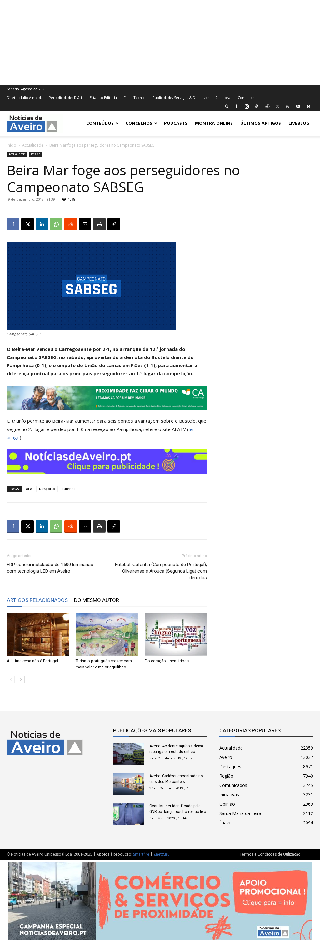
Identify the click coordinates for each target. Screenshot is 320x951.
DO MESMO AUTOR (96, 600)
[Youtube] (298, 106)
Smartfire (141, 854)
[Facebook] (236, 106)
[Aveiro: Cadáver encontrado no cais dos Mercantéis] (128, 784)
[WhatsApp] (287, 106)
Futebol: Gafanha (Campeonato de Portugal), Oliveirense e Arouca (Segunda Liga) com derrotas (161, 571)
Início (11, 145)
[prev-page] (11, 679)
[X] (277, 106)
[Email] (85, 224)
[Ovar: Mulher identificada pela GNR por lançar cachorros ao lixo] (128, 814)
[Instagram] (246, 106)
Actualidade (32, 145)
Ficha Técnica (135, 97)
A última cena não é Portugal (32, 660)
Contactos (246, 97)
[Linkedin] (42, 224)
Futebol (68, 488)
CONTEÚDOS (100, 123)
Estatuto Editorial (104, 97)
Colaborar (223, 97)
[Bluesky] (308, 106)
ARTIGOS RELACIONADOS (37, 600)
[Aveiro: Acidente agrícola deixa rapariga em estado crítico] (128, 754)
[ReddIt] (70, 224)
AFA (29, 488)
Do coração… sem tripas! (167, 660)
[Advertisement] (160, 41)
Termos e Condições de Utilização (270, 854)
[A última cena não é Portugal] (38, 634)
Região (35, 154)
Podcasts (176, 123)
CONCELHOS (139, 123)
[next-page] (21, 679)
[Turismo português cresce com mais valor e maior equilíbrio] (107, 634)
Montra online (214, 123)
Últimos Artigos (260, 123)
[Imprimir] (99, 224)
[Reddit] (267, 106)
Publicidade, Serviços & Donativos (180, 97)
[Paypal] (257, 106)
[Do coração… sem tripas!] (176, 634)
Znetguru (161, 854)
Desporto (47, 488)
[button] (227, 106)
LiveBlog (298, 123)
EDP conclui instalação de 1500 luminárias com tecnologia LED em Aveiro (50, 568)
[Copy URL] (114, 224)
